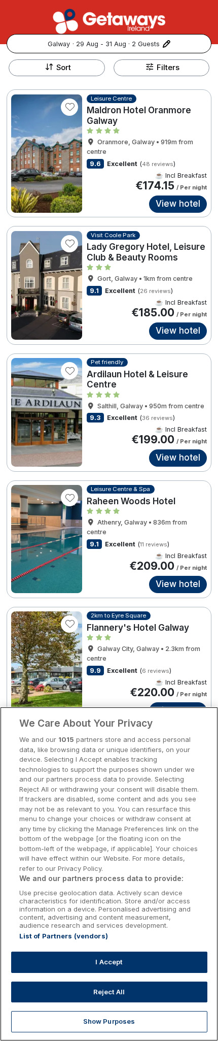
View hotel (178, 204)
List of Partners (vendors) (63, 936)
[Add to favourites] (69, 107)
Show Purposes (109, 1021)
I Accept (108, 962)
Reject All (109, 992)
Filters (168, 67)
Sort (63, 67)
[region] (109, 874)
